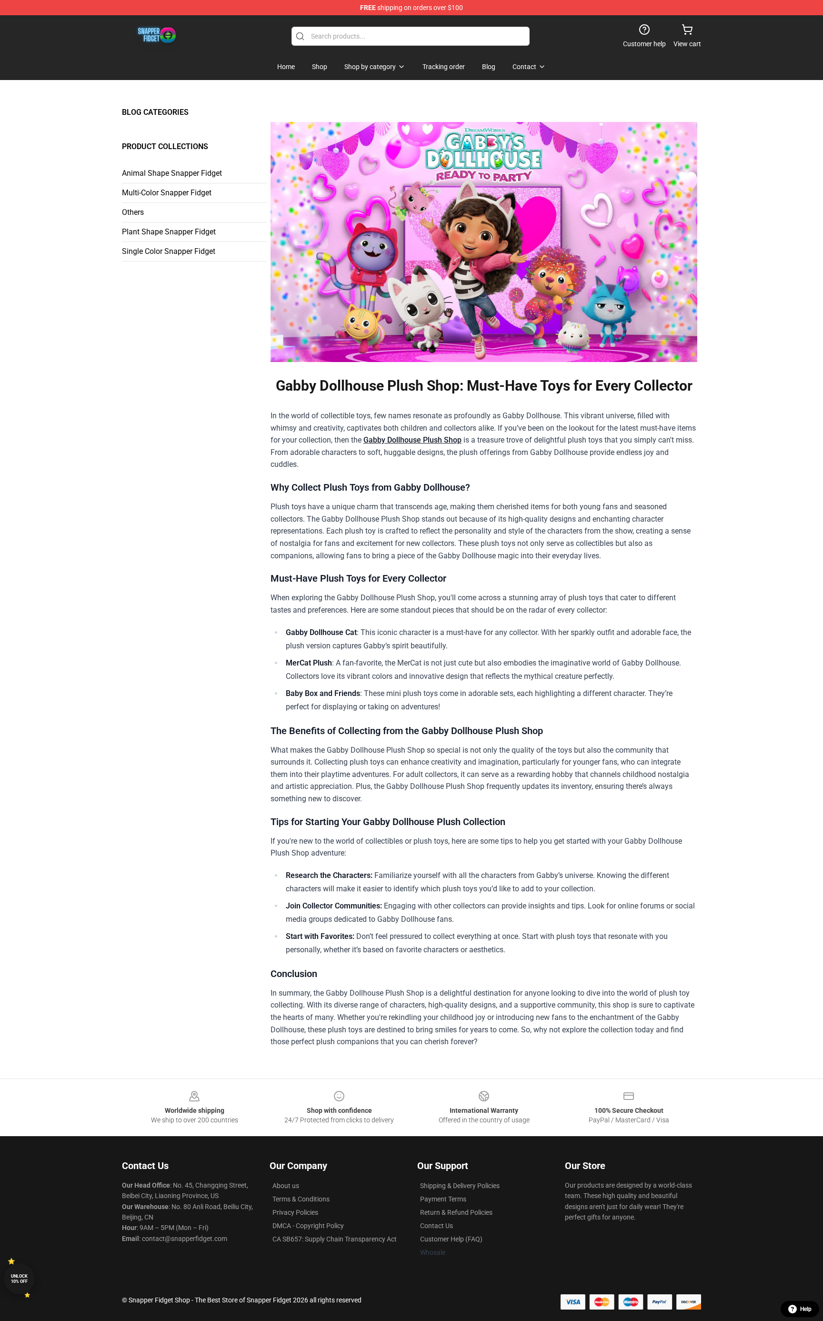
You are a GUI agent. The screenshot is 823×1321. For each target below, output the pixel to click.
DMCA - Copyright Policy (308, 1226)
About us (285, 1186)
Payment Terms (443, 1199)
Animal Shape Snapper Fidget (172, 173)
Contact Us (436, 1226)
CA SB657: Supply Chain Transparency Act (334, 1239)
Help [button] (806, 1309)
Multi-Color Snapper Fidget (166, 192)
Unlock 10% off (19, 1279)
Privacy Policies (295, 1212)
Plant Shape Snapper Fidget (169, 231)
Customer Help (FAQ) (451, 1239)
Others (133, 212)
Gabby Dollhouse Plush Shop (412, 439)
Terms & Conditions (301, 1199)
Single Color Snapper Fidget (168, 251)
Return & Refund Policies (456, 1212)
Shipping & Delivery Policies (460, 1186)
